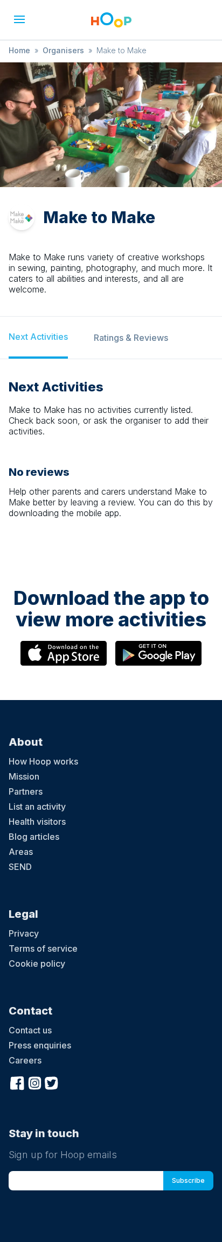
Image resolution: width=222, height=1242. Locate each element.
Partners (26, 791)
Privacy (24, 933)
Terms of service (43, 948)
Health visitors (37, 821)
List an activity (37, 806)
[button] (19, 19)
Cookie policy (37, 963)
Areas (21, 851)
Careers (25, 1060)
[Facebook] (17, 1081)
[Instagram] (34, 1081)
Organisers (63, 50)
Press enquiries (40, 1045)
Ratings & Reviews (131, 337)
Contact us (30, 1030)
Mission (24, 776)
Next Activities (38, 336)
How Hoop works (43, 761)
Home (19, 50)
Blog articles (34, 836)
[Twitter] (51, 1081)
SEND (20, 866)
